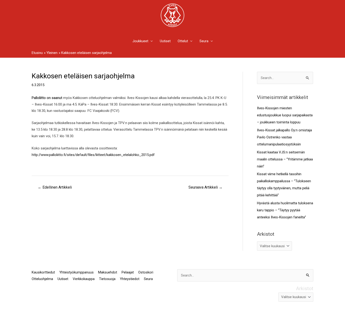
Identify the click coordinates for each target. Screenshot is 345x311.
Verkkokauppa (84, 279)
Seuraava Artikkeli (205, 187)
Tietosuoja (107, 279)
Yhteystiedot (129, 279)
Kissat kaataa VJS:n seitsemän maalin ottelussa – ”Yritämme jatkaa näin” (285, 159)
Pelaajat (128, 272)
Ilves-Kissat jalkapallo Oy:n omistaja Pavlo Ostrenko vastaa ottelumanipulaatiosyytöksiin (284, 137)
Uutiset (165, 41)
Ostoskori (145, 272)
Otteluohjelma (42, 279)
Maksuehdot (107, 272)
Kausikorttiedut (43, 272)
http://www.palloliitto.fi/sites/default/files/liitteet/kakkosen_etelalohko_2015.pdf (93, 155)
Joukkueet (140, 41)
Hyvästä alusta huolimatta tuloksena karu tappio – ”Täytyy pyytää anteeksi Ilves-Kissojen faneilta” (285, 210)
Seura (203, 41)
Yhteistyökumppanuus (76, 272)
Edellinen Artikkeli (55, 187)
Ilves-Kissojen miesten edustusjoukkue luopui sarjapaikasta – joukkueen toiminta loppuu (285, 115)
